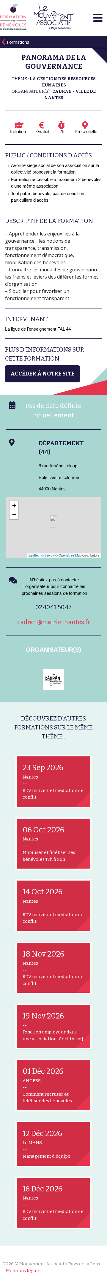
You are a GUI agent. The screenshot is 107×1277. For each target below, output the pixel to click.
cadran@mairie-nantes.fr (53, 622)
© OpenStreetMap (68, 555)
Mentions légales (24, 1270)
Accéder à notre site (42, 373)
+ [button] (14, 505)
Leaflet (34, 555)
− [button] (14, 514)
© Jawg (46, 555)
